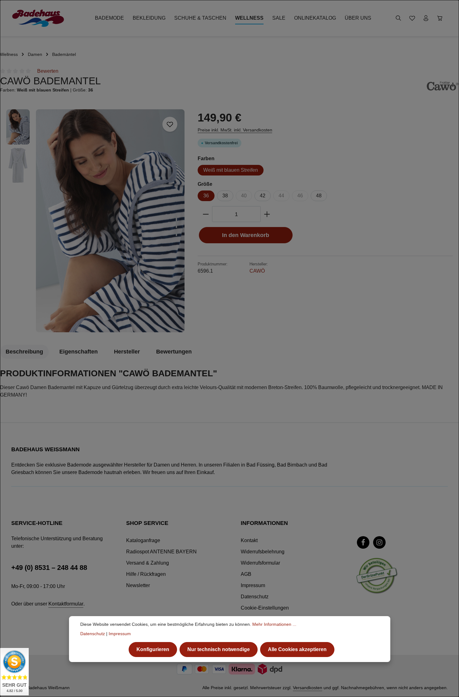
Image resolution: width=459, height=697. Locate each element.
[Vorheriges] (147, 322)
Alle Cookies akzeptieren (297, 649)
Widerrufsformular (260, 563)
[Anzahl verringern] (205, 214)
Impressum (253, 585)
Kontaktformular (65, 603)
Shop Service (147, 523)
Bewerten (47, 71)
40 (244, 195)
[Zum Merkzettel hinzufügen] (169, 124)
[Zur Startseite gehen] (38, 18)
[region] (95, 220)
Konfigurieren (152, 649)
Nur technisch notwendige (218, 649)
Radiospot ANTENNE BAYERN (161, 551)
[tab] (24, 352)
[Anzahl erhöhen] (267, 214)
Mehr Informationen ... (274, 624)
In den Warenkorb (245, 235)
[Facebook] (363, 542)
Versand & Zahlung (147, 563)
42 (262, 195)
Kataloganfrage (143, 540)
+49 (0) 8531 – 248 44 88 (49, 567)
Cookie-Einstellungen (265, 607)
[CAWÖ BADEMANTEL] (110, 220)
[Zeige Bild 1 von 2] (176, 221)
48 (319, 195)
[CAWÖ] (442, 86)
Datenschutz (255, 596)
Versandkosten (307, 687)
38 (225, 195)
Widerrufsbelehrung (262, 551)
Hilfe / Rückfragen (146, 574)
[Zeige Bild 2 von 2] (176, 233)
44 (281, 195)
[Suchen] (398, 18)
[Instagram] (379, 542)
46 (300, 195)
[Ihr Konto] (426, 18)
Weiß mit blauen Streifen (230, 170)
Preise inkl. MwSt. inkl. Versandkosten (235, 129)
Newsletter (138, 585)
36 (206, 195)
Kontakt (249, 540)
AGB (246, 574)
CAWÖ (257, 271)
